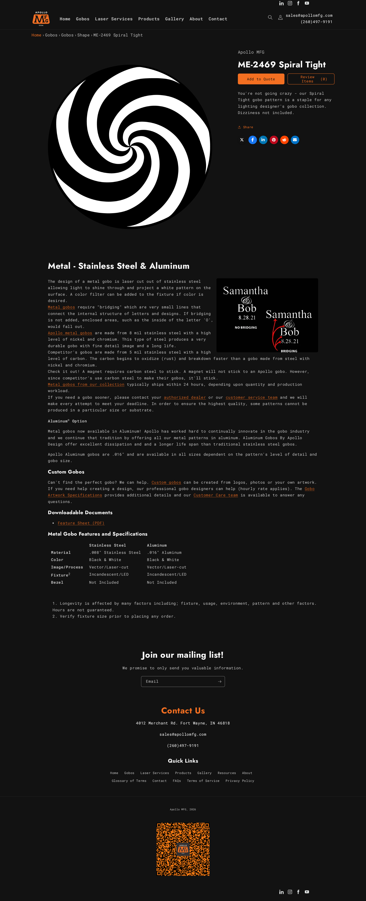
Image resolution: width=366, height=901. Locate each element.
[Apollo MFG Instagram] (290, 4)
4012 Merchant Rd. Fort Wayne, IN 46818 (183, 723)
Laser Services (154, 773)
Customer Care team (216, 495)
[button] (270, 17)
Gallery (204, 773)
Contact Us (183, 710)
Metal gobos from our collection (86, 384)
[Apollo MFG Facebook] (298, 4)
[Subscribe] (220, 681)
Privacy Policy (240, 780)
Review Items (314, 79)
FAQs (177, 780)
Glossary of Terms (129, 780)
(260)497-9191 (317, 21)
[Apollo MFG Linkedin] (281, 4)
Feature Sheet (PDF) (81, 523)
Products (183, 773)
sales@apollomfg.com (309, 15)
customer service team (252, 397)
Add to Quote (261, 79)
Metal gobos (61, 307)
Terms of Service (203, 780)
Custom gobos (166, 482)
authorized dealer (185, 397)
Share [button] (248, 127)
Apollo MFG (178, 809)
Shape (83, 35)
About (247, 773)
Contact (159, 780)
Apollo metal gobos (70, 332)
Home (37, 35)
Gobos (51, 35)
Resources (227, 773)
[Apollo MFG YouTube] (307, 4)
